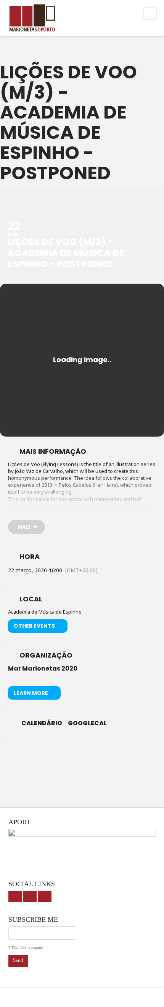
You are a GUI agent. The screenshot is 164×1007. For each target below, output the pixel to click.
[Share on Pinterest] (104, 748)
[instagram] (44, 897)
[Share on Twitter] (73, 748)
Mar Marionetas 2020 (42, 668)
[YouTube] (30, 897)
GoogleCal (87, 723)
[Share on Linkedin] (88, 748)
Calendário (41, 723)
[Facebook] (15, 897)
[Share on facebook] (58, 748)
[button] (150, 13)
